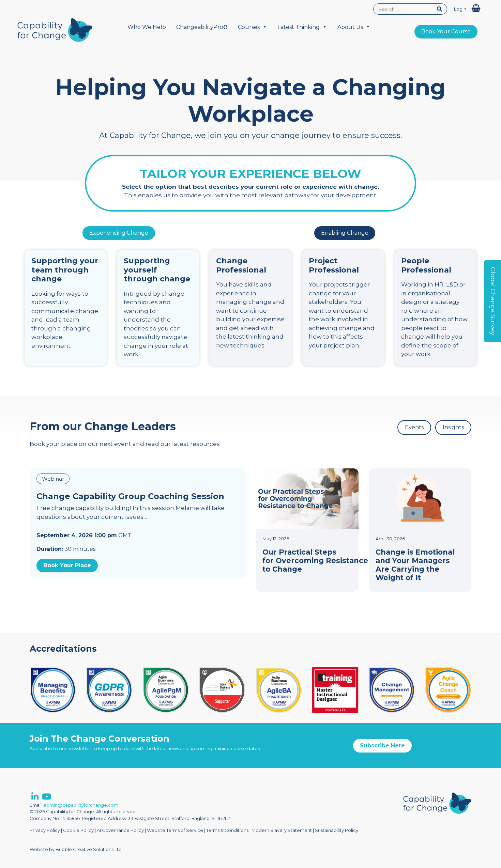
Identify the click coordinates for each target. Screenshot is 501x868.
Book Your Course (446, 31)
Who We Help (146, 27)
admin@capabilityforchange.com (81, 805)
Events (414, 427)
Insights (453, 427)
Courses (249, 27)
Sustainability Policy (336, 830)
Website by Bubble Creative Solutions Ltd (76, 849)
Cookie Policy (78, 830)
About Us (350, 27)
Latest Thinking (298, 27)
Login (460, 9)
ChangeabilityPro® (202, 27)
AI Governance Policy (120, 830)
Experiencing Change (118, 233)
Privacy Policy (45, 830)
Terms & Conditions (227, 830)
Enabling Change (344, 233)
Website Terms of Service (175, 830)
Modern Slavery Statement (282, 830)
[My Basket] (476, 8)
